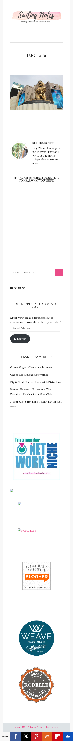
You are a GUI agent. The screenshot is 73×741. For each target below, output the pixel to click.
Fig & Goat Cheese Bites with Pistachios (35, 382)
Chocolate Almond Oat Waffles (29, 374)
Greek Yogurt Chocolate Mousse (31, 367)
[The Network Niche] (36, 456)
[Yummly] (47, 736)
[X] (26, 736)
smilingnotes (43, 143)
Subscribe (20, 338)
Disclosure (52, 727)
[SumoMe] (68, 736)
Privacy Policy (36, 727)
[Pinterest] (36, 736)
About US (20, 727)
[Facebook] (15, 736)
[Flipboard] (57, 736)
